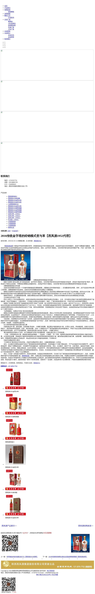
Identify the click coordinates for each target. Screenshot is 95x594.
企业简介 (7, 33)
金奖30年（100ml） (14, 216)
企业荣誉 (7, 31)
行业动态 (15, 231)
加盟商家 (7, 13)
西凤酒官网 (78, 2)
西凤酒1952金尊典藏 (15, 210)
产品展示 (7, 8)
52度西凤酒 (12, 223)
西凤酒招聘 (73, 558)
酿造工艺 (7, 15)
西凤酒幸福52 (12, 196)
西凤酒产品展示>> (9, 526)
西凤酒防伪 (57, 558)
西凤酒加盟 (9, 246)
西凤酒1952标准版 (14, 198)
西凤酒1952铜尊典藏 (15, 208)
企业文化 (11, 35)
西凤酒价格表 (88, 2)
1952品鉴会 (12, 23)
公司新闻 (4, 558)
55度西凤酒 (12, 225)
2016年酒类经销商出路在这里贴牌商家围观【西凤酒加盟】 (68, 556)
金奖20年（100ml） (14, 218)
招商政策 (7, 10)
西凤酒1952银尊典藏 (15, 212)
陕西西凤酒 (25, 356)
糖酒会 (10, 21)
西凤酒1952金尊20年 (15, 200)
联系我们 (7, 39)
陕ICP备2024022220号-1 (44, 574)
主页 (9, 231)
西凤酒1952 (37, 241)
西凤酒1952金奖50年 (15, 206)
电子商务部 (50, 571)
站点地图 (55, 574)
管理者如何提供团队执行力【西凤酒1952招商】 (22, 556)
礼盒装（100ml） (13, 219)
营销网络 (11, 11)
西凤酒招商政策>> (85, 526)
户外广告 (11, 29)
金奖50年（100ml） (14, 214)
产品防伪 (11, 17)
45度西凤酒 (12, 221)
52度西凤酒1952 (13, 204)
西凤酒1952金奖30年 (15, 202)
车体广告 (11, 27)
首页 (5, 6)
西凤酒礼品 (27, 558)
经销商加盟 (12, 25)
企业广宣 (7, 19)
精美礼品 (11, 227)
